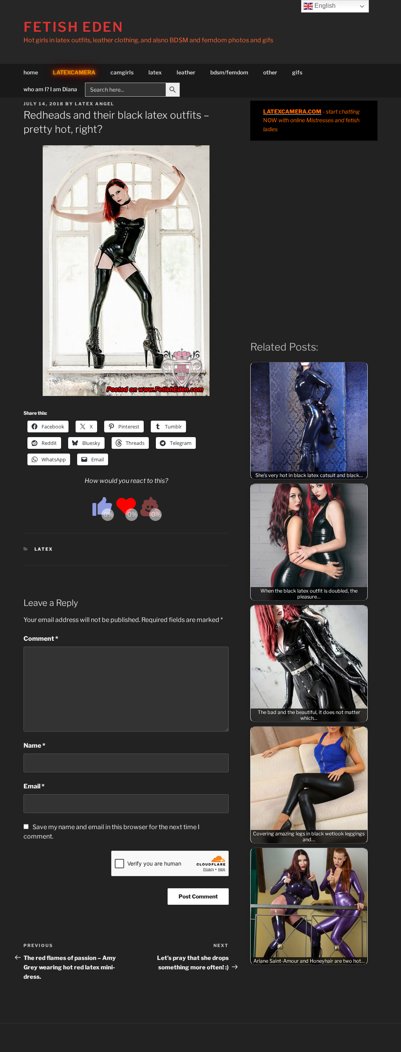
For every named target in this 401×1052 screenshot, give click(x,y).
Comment (40, 638)
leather (186, 72)
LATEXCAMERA (74, 72)
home (30, 72)
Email (34, 786)
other (270, 72)
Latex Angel (94, 104)
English (324, 5)
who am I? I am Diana (50, 89)
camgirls (122, 72)
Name (34, 745)
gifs (297, 72)
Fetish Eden (73, 27)
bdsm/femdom (229, 72)
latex (155, 72)
